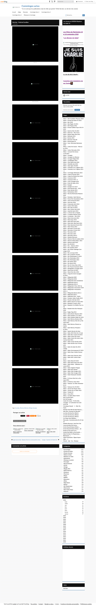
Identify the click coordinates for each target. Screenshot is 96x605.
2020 (64, 524)
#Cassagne (66, 461)
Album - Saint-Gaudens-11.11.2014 (72, 315)
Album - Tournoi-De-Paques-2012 (72, 388)
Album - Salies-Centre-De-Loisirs (71, 336)
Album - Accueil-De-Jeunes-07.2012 (72, 120)
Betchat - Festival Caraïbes (20, 22)
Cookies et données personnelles (70, 604)
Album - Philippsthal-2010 (70, 279)
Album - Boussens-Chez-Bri (70, 139)
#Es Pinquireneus (68, 486)
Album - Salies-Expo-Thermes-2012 (72, 355)
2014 (64, 535)
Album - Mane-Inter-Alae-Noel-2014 (72, 223)
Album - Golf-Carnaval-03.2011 (71, 200)
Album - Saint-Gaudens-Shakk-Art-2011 (73, 317)
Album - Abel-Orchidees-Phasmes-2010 (73, 118)
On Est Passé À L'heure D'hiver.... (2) (72, 428)
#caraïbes (17, 408)
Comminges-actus (30, 6)
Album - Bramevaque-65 (69, 141)
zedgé (14, 604)
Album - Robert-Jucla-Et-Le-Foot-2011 (73, 301)
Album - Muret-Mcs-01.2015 (70, 270)
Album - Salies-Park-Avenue (70, 369)
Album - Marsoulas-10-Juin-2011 (71, 228)
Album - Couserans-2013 (69, 178)
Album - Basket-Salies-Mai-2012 (71, 134)
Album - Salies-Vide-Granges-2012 (72, 373)
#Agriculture (67, 482)
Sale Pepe (65, 588)
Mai (66, 507)
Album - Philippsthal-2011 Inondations (73, 280)
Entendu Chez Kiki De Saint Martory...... (73, 409)
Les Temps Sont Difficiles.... (70, 418)
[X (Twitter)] (52, 1)
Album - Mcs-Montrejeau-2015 (71, 259)
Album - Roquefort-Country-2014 (71, 303)
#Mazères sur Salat (68, 456)
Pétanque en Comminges (29, 15)
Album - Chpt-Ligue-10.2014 (70, 165)
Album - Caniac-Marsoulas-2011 (71, 150)
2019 (64, 526)
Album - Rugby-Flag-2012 (69, 312)
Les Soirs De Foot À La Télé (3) (70, 416)
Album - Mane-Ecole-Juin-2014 (71, 218)
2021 (64, 522)
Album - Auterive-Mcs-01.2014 (71, 131)
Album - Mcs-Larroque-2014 (70, 253)
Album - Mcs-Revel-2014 (69, 263)
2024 (64, 517)
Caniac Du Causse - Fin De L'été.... (71, 401)
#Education (66, 479)
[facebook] (50, 1)
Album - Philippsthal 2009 (70, 277)
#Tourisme (66, 474)
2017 (64, 529)
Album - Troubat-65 (68, 392)
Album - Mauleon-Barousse (70, 237)
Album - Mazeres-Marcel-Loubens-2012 (73, 239)
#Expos (65, 484)
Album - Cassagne (67, 155)
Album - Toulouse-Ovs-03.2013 (71, 387)
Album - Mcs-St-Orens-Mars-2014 (72, 265)
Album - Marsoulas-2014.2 (70, 235)
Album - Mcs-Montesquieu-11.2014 (72, 256)
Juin (66, 505)
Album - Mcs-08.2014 (68, 244)
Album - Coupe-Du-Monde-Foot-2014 (73, 176)
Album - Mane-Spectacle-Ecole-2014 (72, 225)
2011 (64, 540)
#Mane (65, 475)
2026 (64, 500)
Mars (66, 510)
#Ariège (30, 408)
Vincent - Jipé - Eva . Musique (70, 441)
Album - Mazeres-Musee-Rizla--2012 (72, 240)
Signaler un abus (49, 604)
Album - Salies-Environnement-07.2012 (73, 350)
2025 (64, 515)
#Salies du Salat (68, 454)
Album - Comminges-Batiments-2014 (72, 172)
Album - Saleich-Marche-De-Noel (71, 331)
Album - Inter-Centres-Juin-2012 (71, 209)
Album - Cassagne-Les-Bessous (71, 157)
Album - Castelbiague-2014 (70, 160)
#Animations (67, 458)
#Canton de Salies (68, 451)
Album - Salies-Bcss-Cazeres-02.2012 (73, 334)
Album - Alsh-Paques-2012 (70, 125)
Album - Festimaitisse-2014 (70, 192)
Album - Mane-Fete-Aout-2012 (71, 221)
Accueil (14, 12)
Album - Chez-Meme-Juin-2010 (71, 162)
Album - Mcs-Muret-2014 (69, 261)
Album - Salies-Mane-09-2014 (71, 361)
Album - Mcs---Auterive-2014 (71, 246)
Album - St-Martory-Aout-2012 (71, 381)
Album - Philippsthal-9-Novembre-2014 (73, 287)
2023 (64, 519)
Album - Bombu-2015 (68, 138)
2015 (64, 533)
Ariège (19, 12)
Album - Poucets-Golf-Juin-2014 (71, 300)
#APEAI (65, 477)
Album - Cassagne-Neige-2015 (71, 158)
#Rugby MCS (67, 468)
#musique (35, 408)
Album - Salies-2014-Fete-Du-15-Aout (73, 333)
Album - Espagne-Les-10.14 (70, 186)
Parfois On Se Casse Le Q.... (70, 430)
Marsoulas (25, 12)
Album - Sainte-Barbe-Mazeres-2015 (72, 313)
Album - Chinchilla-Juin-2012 (70, 164)
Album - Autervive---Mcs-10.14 (71, 132)
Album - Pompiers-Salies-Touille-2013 (73, 298)
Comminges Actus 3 (17, 15)
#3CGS (65, 465)
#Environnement (68, 463)
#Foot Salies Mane (68, 489)
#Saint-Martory (68, 470)
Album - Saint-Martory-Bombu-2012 (72, 319)
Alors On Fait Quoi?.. (68, 397)
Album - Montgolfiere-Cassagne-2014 (73, 268)
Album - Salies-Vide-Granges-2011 (72, 371)
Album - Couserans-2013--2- (70, 179)
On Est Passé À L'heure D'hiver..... (71, 427)
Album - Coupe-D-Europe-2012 (71, 174)
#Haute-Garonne (68, 453)
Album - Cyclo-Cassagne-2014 (71, 181)
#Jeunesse (66, 472)
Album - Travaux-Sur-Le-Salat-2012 (72, 390)
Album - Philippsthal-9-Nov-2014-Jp (72, 286)
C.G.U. (57, 604)
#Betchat (26, 408)
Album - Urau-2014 (68, 394)
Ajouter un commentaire (24, 451)
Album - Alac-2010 (68, 122)
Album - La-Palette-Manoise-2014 (72, 214)
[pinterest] (55, 1)
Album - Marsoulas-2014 (69, 233)
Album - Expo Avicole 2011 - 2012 (72, 188)
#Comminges (67, 449)
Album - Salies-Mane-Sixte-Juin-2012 (72, 362)
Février (66, 512)
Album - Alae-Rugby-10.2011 (70, 124)
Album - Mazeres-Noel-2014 (70, 242)
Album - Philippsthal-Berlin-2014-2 (72, 293)
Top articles (34, 604)
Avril (66, 508)
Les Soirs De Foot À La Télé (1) (70, 413)
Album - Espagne (67, 185)
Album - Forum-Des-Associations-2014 (73, 198)
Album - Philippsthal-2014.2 (70, 282)
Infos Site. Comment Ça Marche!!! (71, 411)
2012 (64, 538)
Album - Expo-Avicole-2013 (70, 190)
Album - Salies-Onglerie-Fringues (71, 367)
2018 (64, 528)
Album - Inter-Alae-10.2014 (70, 207)
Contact (41, 604)
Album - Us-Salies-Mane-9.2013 (71, 395)
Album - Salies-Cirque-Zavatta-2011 (72, 341)
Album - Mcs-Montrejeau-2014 (71, 258)
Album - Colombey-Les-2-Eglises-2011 (73, 167)
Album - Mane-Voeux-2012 (70, 226)
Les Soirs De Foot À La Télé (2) (70, 414)
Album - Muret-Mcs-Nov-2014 (71, 272)
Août (66, 502)
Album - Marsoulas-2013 (69, 232)
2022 (64, 521)
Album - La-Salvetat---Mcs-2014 (71, 216)
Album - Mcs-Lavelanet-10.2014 (71, 254)
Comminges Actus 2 (46, 12)
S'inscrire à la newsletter (19, 421)
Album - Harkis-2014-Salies (70, 205)
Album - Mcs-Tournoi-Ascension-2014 (73, 266)
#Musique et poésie (69, 460)
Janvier (66, 514)
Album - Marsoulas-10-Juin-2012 (71, 230)
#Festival (22, 408)
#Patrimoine (67, 488)
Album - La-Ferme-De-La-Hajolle (71, 212)
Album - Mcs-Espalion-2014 (70, 247)
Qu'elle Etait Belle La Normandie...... (72, 432)
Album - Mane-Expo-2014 (70, 219)
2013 (64, 536)
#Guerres (66, 491)
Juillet (66, 503)
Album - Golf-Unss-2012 (69, 202)
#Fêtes (65, 481)
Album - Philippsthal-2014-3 (70, 284)
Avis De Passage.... (68, 399)
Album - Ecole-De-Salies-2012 (71, 183)
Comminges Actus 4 (34, 12)
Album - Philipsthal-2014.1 (70, 294)
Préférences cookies (86, 604)
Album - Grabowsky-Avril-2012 (71, 204)
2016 (64, 531)
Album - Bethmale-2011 (69, 136)
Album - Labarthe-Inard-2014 (70, 211)
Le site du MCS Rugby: (70, 74)
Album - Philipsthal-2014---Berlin (71, 296)
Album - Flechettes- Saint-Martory (72, 197)
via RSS (67, 95)
